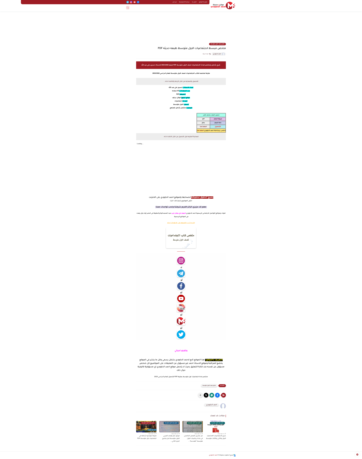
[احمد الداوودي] (223, 5)
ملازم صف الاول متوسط (217, 44)
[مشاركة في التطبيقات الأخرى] (200, 395)
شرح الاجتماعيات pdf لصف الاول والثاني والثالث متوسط (216, 437)
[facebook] (138, 2)
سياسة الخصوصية (184, 2)
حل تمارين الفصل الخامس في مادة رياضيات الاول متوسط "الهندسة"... (193, 438)
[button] (217, 395)
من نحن (175, 2)
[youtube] (134, 2)
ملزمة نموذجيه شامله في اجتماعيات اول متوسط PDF (146, 437)
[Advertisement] (181, 28)
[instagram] (131, 2)
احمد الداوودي (217, 54)
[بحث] (127, 7)
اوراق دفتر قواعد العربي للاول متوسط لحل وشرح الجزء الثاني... (171, 438)
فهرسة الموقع (203, 2)
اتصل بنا (194, 2)
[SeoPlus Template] (234, 455)
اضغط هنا (200, 130)
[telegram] (127, 2)
